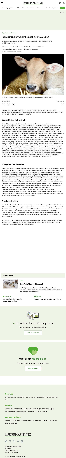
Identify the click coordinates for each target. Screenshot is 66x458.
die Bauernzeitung (10, 397)
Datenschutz (40, 397)
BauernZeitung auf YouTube (18, 441)
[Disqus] (33, 252)
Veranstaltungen (34, 49)
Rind (25, 49)
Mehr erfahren (33, 368)
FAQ (6, 400)
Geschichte (20, 397)
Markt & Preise (31, 8)
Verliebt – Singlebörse (50, 420)
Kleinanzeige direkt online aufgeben (15, 411)
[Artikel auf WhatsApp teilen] (8, 104)
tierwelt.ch (8, 420)
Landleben (17, 8)
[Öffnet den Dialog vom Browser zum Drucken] (13, 104)
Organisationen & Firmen (59, 8)
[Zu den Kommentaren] (62, 104)
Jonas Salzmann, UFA (10, 49)
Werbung (38, 411)
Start (3, 8)
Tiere (23, 8)
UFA (28, 49)
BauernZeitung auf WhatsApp (14, 441)
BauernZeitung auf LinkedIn (22, 441)
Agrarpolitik (9, 8)
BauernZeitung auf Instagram (10, 441)
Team (26, 397)
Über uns (9, 394)
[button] (2, 3)
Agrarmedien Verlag (11, 423)
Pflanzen (39, 8)
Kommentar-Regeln (48, 409)
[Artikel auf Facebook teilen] (3, 104)
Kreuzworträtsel (19, 409)
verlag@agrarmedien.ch (12, 452)
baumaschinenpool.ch (27, 420)
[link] (41, 284)
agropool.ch (16, 420)
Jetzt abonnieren (33, 333)
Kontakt (51, 397)
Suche (64, 3)
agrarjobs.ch (38, 420)
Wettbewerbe (9, 409)
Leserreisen (28, 409)
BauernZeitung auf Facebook (6, 441)
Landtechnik (47, 8)
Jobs (56, 397)
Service (8, 406)
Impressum (32, 397)
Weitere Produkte (13, 417)
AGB (47, 397)
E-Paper (60, 3)
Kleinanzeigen (37, 409)
